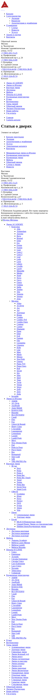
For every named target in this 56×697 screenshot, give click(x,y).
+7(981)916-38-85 (24, 69)
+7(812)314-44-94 (8, 69)
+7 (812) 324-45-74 (9, 76)
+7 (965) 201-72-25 (9, 53)
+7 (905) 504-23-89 (9, 60)
